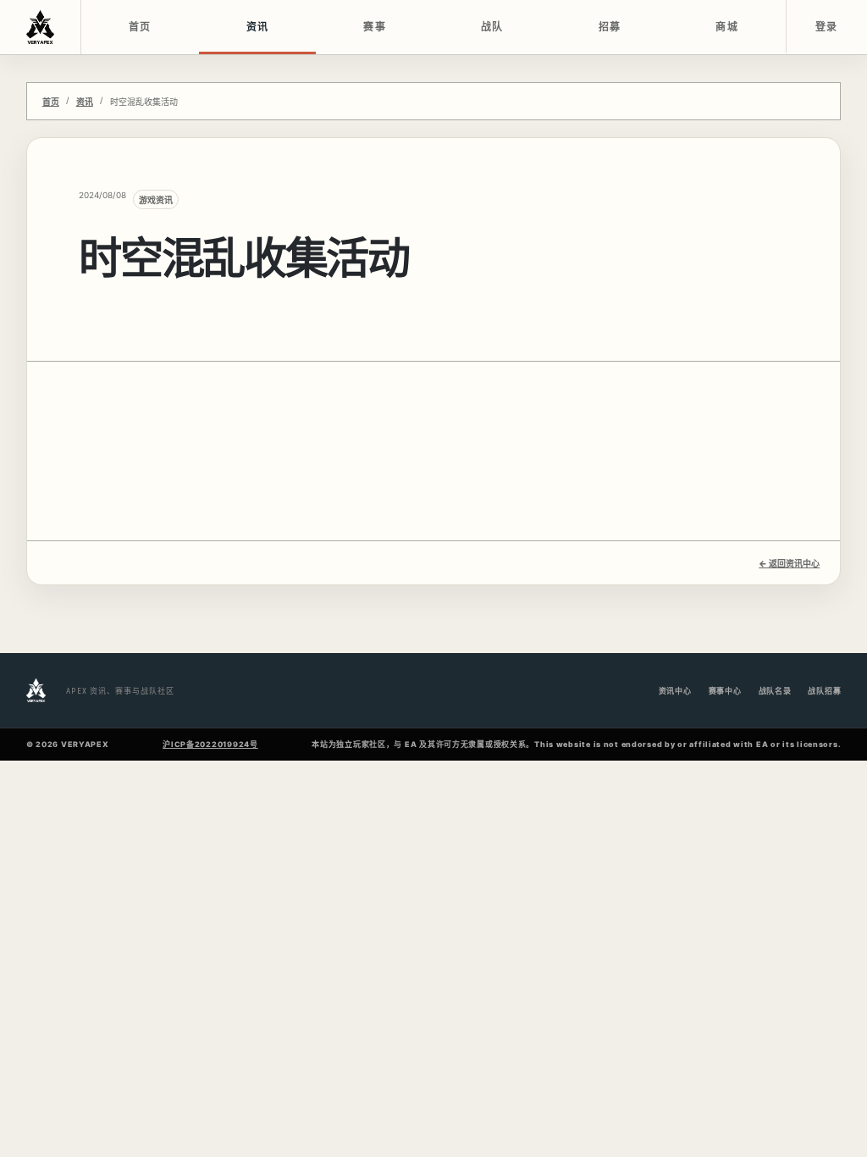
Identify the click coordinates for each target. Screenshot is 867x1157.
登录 (826, 27)
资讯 (257, 27)
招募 (610, 27)
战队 (492, 27)
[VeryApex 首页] (40, 27)
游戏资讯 (156, 200)
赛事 (374, 27)
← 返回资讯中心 (789, 563)
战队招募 (824, 690)
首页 (140, 27)
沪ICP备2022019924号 (210, 744)
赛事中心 (725, 690)
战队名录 (775, 690)
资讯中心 (675, 690)
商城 (726, 27)
